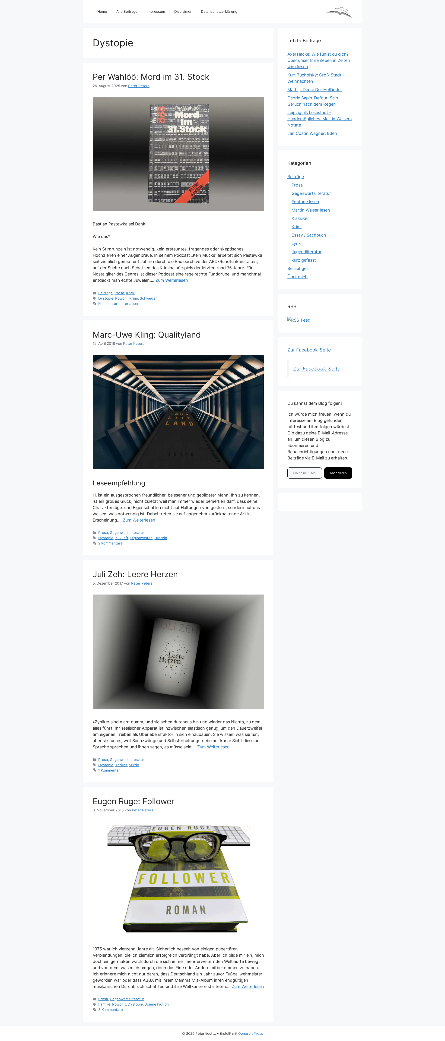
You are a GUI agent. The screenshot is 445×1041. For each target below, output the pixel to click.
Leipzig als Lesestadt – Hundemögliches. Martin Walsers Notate (319, 118)
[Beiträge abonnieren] (298, 320)
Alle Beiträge (126, 11)
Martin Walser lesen (311, 210)
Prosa (119, 293)
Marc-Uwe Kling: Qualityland (147, 334)
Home (102, 11)
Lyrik (296, 243)
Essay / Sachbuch (309, 235)
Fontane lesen (305, 201)
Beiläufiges (297, 268)
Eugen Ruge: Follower (133, 801)
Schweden (149, 298)
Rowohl (121, 298)
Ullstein (160, 538)
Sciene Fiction (157, 1004)
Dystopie (105, 298)
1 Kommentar (109, 770)
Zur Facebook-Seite (309, 350)
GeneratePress (250, 1033)
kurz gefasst (304, 260)
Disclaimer (183, 11)
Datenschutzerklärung (219, 11)
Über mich (297, 276)
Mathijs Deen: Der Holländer (314, 89)
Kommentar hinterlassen (118, 303)
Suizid (134, 765)
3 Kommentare (110, 1009)
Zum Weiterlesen (172, 280)
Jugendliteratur (306, 251)
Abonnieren (338, 473)
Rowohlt (119, 1004)
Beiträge (105, 293)
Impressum (156, 11)
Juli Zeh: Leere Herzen (135, 574)
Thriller (121, 765)
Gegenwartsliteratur (127, 532)
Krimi (130, 293)
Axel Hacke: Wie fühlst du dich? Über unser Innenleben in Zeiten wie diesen (318, 60)
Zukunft (121, 538)
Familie (104, 1004)
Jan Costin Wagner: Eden (312, 133)
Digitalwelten (141, 538)
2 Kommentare (110, 543)
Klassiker (300, 218)
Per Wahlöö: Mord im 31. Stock (151, 77)
